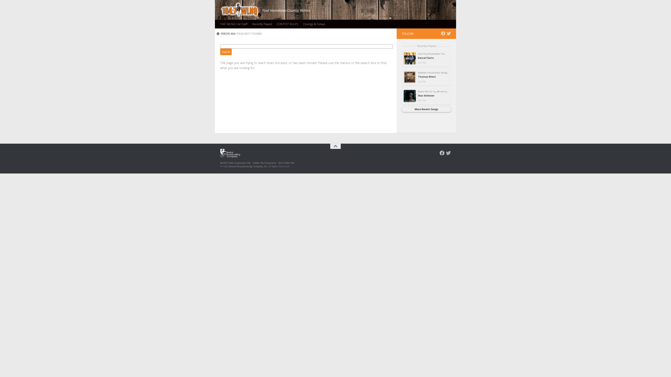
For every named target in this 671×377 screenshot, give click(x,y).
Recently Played (262, 24)
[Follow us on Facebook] (443, 33)
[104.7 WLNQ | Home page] (239, 9)
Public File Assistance (264, 162)
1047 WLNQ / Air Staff (233, 24)
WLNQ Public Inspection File (235, 162)
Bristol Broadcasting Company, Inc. (248, 166)
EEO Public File (286, 162)
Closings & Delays (314, 24)
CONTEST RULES (287, 24)
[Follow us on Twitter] (449, 33)
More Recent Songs (426, 109)
